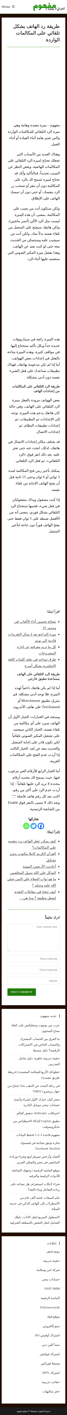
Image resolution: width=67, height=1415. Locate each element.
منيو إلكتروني (51, 1326)
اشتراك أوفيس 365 (47, 1335)
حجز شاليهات (51, 1391)
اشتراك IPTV (51, 1373)
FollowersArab (50, 1307)
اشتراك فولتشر (50, 1354)
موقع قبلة (53, 1316)
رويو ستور (53, 1251)
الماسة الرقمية (50, 1298)
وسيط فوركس (50, 1363)
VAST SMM (52, 1288)
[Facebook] (41, 826)
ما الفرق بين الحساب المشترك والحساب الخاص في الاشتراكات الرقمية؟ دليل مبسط (39, 1044)
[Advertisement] (33, 299)
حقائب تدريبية (51, 1382)
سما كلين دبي (51, 1344)
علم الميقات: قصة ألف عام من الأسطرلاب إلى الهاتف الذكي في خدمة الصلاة (35, 1203)
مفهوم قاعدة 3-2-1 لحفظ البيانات (38, 1135)
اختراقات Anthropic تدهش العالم (38, 1113)
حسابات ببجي (51, 1279)
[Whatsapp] (26, 826)
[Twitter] (33, 826)
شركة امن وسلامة (48, 1270)
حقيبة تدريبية (51, 1260)
